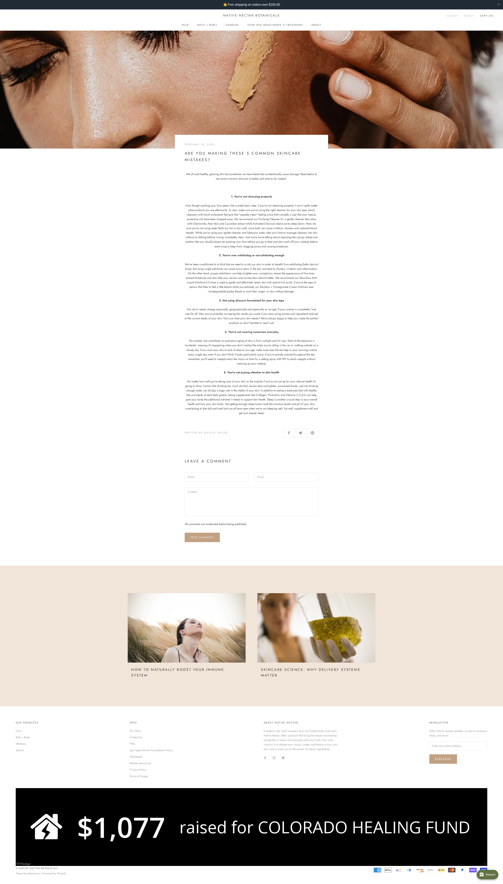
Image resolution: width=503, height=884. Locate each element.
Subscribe (443, 759)
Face (185, 25)
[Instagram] (274, 757)
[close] (498, 4)
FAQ (132, 744)
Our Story (135, 731)
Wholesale (136, 757)
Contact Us (136, 737)
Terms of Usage (139, 776)
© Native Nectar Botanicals (37, 868)
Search (469, 15)
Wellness (21, 744)
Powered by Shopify (54, 873)
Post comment (202, 537)
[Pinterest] (283, 757)
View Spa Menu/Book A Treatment (275, 25)
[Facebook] (265, 757)
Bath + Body (207, 25)
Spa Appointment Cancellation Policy (151, 750)
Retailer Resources (140, 763)
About (316, 25)
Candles (232, 25)
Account (452, 15)
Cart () (486, 15)
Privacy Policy (138, 770)
